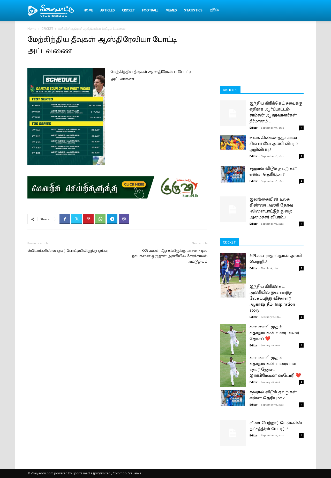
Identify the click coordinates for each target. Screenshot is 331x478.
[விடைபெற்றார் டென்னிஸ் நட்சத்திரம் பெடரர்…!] (233, 433)
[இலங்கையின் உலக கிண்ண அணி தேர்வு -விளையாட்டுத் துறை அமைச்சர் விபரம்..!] (233, 209)
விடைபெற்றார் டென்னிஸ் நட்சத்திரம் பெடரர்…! (276, 425)
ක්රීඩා (214, 10)
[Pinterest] (88, 219)
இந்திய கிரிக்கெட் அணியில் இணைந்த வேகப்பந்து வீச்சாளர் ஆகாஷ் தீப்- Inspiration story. (272, 298)
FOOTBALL (150, 10)
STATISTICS (193, 10)
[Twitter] (76, 219)
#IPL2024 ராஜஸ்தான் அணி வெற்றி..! (276, 258)
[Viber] (124, 219)
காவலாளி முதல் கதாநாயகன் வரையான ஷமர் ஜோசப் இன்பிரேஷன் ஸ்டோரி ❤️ (275, 366)
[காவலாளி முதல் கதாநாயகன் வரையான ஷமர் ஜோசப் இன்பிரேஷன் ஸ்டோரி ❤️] (233, 371)
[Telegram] (112, 219)
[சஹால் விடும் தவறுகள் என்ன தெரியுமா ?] (233, 174)
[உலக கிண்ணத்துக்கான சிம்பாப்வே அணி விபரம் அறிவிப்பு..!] (233, 142)
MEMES (171, 10)
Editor (253, 128)
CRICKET (128, 10)
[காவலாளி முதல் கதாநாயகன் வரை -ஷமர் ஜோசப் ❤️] (233, 340)
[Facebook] (64, 219)
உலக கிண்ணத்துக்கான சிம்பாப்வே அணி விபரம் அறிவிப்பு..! (274, 143)
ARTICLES (107, 10)
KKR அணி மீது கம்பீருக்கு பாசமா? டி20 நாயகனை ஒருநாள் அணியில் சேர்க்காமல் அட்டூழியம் (169, 256)
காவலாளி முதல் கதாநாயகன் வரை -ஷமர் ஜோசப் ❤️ (274, 332)
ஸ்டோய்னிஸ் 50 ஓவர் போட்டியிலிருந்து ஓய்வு (67, 250)
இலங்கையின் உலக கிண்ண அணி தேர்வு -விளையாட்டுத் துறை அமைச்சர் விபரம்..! (271, 208)
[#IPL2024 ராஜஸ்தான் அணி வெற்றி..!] (233, 269)
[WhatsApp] (100, 219)
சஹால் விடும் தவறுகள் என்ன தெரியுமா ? (273, 171)
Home (88, 10)
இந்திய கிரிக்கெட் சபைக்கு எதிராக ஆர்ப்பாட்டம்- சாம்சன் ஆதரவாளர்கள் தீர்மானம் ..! (276, 112)
